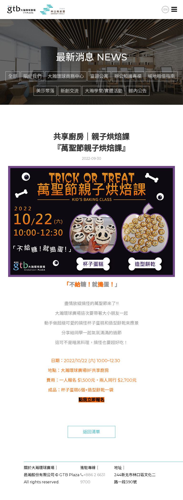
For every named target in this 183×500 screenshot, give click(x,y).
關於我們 (32, 76)
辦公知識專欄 (128, 76)
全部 (12, 76)
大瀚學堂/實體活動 (103, 91)
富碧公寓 (99, 76)
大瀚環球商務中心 (66, 76)
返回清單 (91, 432)
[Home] (35, 9)
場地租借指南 (161, 76)
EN (165, 9)
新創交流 (70, 91)
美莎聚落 (45, 91)
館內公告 (138, 91)
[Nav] (174, 9)
